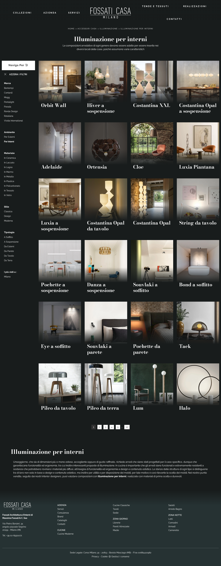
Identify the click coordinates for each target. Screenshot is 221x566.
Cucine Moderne (65, 534)
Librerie (116, 523)
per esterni (9, 137)
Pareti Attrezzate (121, 526)
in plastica (9, 181)
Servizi (74, 13)
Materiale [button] (9, 153)
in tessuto (9, 190)
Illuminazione (109, 29)
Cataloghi (62, 520)
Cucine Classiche (121, 505)
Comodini (173, 523)
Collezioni (22, 13)
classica (8, 211)
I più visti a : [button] (10, 272)
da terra (8, 260)
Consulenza (63, 513)
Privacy (95, 556)
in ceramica (10, 158)
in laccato (9, 162)
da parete (9, 251)
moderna (8, 221)
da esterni (9, 246)
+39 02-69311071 (14, 535)
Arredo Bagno (175, 509)
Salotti (171, 505)
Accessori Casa (87, 29)
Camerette (173, 530)
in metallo (9, 176)
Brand (60, 516)
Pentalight (9, 102)
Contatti (174, 19)
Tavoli (116, 509)
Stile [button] (6, 206)
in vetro (8, 195)
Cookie (104, 556)
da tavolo (9, 256)
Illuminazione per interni (137, 29)
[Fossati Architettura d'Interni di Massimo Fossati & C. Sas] (110, 12)
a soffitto (8, 237)
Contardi (8, 93)
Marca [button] (7, 83)
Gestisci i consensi (120, 556)
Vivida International (13, 120)
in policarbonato (12, 186)
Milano (7, 276)
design (7, 216)
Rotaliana (8, 116)
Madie (116, 530)
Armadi (171, 526)
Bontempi (9, 88)
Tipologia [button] (9, 232)
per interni (9, 141)
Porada (7, 107)
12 (127, 427)
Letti (170, 519)
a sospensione (11, 242)
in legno (8, 167)
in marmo (8, 172)
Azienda (50, 13)
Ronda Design (11, 111)
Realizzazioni (195, 6)
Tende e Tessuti (155, 6)
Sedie (115, 513)
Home (71, 29)
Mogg (7, 97)
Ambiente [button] (9, 132)
